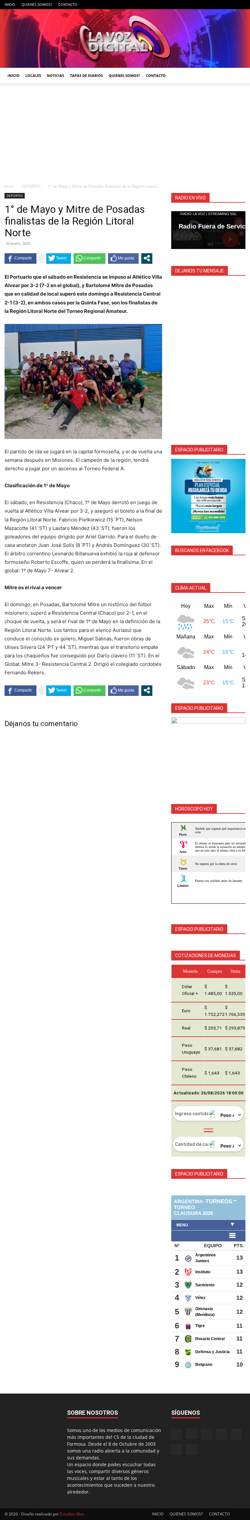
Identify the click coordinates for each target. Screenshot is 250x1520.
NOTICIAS (55, 75)
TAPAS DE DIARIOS (86, 75)
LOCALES (33, 75)
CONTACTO (67, 4)
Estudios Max (72, 1514)
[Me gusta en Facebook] (123, 258)
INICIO (10, 4)
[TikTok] (208, 4)
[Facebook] (176, 4)
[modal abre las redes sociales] (146, 258)
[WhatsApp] (230, 4)
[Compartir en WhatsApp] (89, 258)
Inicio (9, 186)
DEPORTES (31, 186)
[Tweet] (58, 258)
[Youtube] (240, 4)
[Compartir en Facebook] (20, 258)
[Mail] (197, 4)
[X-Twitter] (219, 4)
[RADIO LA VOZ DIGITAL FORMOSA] (125, 38)
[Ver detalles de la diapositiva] (208, 496)
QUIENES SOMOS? (36, 4)
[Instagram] (187, 4)
